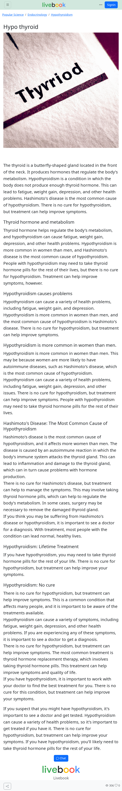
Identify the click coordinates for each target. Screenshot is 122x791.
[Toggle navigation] (101, 4)
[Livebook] (54, 5)
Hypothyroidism (62, 15)
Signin (111, 5)
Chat (62, 758)
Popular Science (13, 15)
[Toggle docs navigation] (7, 4)
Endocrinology (37, 15)
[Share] (7, 786)
